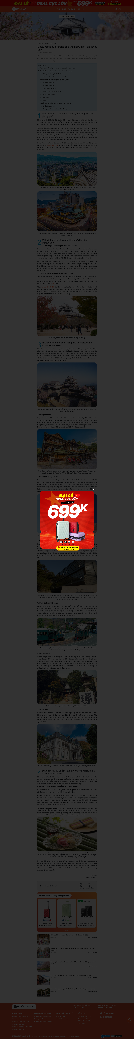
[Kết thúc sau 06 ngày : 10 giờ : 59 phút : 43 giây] (67, 550)
